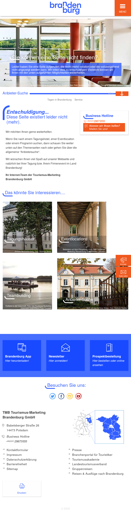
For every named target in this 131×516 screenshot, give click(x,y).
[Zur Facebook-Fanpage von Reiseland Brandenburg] (61, 395)
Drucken (21, 492)
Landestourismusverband (89, 464)
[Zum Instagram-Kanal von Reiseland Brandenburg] (70, 395)
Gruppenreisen (82, 469)
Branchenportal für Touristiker (92, 454)
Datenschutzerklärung (22, 459)
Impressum (14, 454)
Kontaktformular (17, 450)
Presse (77, 450)
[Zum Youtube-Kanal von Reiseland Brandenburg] (78, 395)
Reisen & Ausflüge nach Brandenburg (97, 473)
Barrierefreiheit (17, 464)
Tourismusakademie (85, 459)
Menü (122, 11)
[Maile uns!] (104, 127)
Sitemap (12, 469)
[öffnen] (122, 93)
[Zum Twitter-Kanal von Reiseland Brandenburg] (52, 395)
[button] (123, 272)
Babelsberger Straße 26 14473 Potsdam (23, 427)
